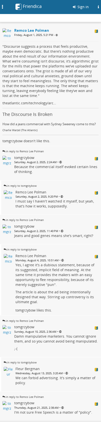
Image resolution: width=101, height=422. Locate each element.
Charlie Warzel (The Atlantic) (20, 130)
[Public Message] (57, 35)
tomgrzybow (12, 141)
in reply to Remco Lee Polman (25, 151)
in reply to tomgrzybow (22, 186)
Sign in (82, 6)
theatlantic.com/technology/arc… (29, 103)
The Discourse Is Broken (27, 114)
